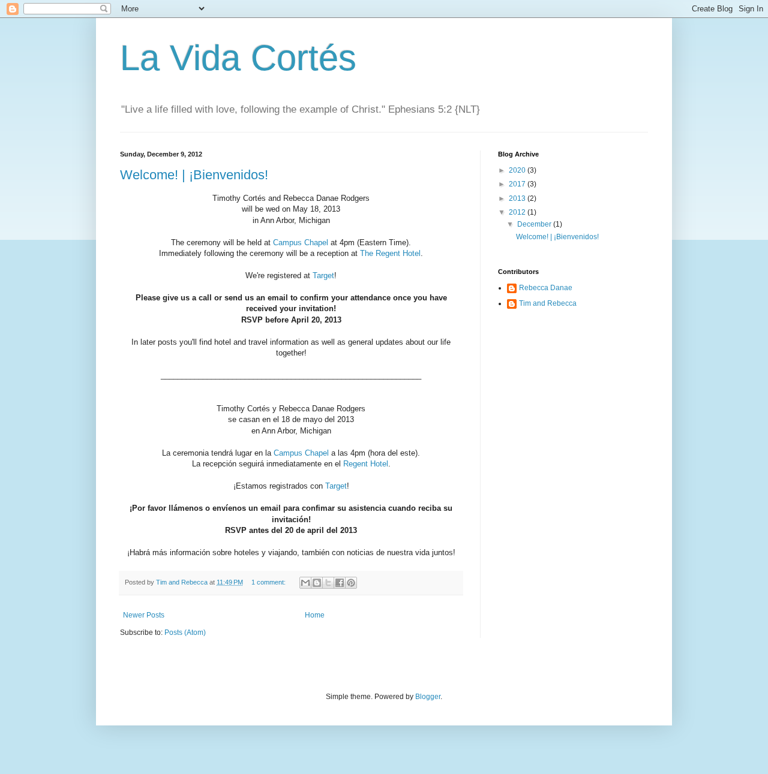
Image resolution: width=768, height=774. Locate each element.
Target (323, 275)
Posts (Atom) (185, 632)
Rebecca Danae (545, 288)
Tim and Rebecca (548, 303)
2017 (518, 184)
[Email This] (305, 583)
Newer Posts (143, 615)
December (535, 224)
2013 (518, 198)
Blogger (427, 696)
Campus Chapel (300, 242)
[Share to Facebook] (340, 583)
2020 (518, 170)
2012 (518, 212)
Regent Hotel (365, 463)
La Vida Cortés (238, 58)
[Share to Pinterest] (351, 583)
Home (315, 615)
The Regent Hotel (390, 253)
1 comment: (269, 582)
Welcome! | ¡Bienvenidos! (194, 174)
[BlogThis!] (317, 583)
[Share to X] (328, 583)
